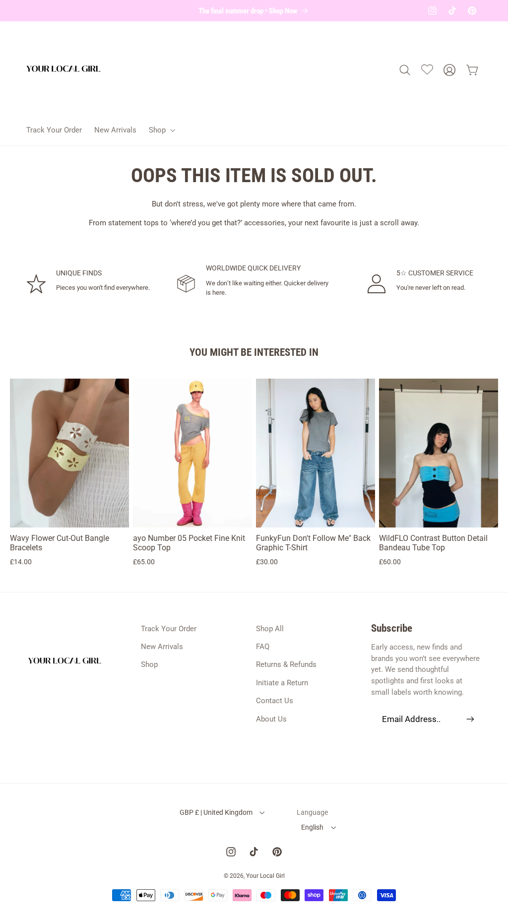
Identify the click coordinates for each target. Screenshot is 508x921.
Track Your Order (168, 628)
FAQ (262, 646)
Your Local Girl (265, 875)
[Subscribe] (469, 718)
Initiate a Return (282, 682)
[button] (161, 129)
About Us (271, 719)
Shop (149, 664)
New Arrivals (162, 646)
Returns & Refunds (286, 664)
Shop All (270, 628)
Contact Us (274, 700)
